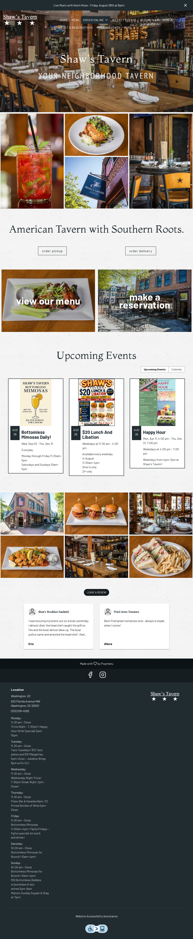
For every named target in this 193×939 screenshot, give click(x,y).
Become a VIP (149, 20)
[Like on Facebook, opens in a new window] (90, 675)
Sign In (168, 20)
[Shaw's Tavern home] (20, 19)
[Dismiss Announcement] (185, 5)
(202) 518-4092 (20, 711)
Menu (75, 20)
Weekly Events (124, 20)
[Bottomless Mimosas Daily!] (35, 428)
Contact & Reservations (74, 27)
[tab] (155, 369)
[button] (95, 20)
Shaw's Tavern (165, 696)
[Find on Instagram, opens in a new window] (102, 675)
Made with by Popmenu (58, 663)
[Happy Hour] (157, 426)
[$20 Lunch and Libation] (96, 430)
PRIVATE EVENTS (108, 27)
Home (64, 20)
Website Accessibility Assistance (97, 916)
